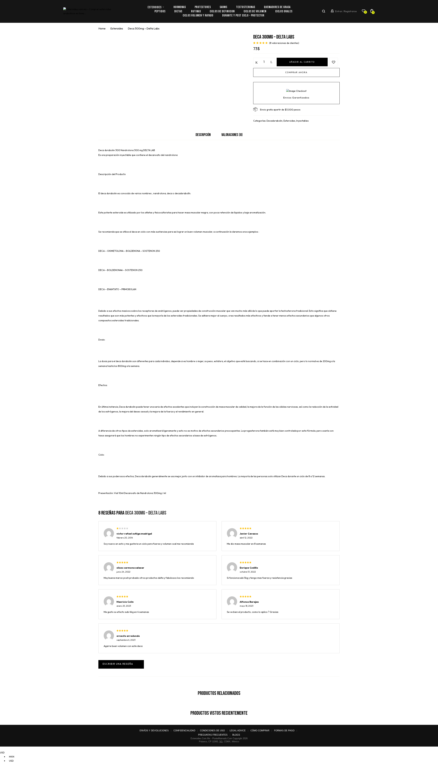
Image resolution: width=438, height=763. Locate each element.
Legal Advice (238, 730)
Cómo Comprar (259, 730)
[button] (372, 11)
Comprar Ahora (296, 72)
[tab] (203, 136)
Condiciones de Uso (212, 730)
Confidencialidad (184, 730)
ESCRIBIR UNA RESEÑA (121, 664)
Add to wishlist (333, 62)
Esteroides (116, 28)
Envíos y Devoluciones (154, 730)
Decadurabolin (274, 120)
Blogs (236, 735)
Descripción (203, 135)
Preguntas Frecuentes (213, 735)
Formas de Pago (284, 730)
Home (102, 28)
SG (221, 741)
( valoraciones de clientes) (284, 43)
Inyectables (302, 120)
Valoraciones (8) (232, 135)
